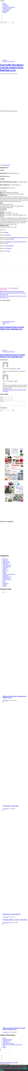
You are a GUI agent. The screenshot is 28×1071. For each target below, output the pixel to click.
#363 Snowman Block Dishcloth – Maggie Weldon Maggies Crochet (14, 1028)
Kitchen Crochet (7, 579)
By (15, 288)
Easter (4, 571)
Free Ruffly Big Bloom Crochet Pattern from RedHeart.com (12, 68)
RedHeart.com (6, 165)
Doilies (4, 569)
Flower (13, 291)
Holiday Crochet (7, 8)
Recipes (5, 584)
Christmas (5, 564)
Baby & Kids (6, 561)
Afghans (5, 4)
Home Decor (6, 9)
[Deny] (3, 1070)
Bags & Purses (6, 562)
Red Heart (18, 291)
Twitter (8, 251)
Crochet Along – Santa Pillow (10, 806)
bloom (6, 291)
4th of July (6, 558)
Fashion (5, 60)
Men (4, 324)
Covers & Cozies (7, 565)
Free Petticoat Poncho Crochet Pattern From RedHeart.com (12, 356)
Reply (18, 368)
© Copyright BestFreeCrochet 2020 (9, 1062)
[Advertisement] (14, 38)
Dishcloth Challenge (8, 1043)
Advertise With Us (7, 1039)
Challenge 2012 (7, 1040)
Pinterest (9, 248)
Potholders (6, 11)
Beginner (2, 291)
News (4, 582)
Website (6, 232)
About (4, 1038)
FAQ (4, 1046)
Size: (1, 192)
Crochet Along (7, 566)
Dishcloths (5, 6)
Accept (25, 1068)
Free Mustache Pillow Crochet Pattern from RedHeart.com (12, 328)
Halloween (6, 575)
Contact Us (6, 1042)
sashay (22, 291)
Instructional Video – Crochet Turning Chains (15, 919)
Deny (2, 1070)
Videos (4, 12)
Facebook (8, 235)
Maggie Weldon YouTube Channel (17, 237)
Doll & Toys (6, 570)
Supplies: (2, 179)
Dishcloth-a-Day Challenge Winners (12, 1044)
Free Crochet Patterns (9, 7)
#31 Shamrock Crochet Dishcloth (12, 914)
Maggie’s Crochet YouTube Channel (16, 241)
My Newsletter (10, 246)
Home (4, 3)
